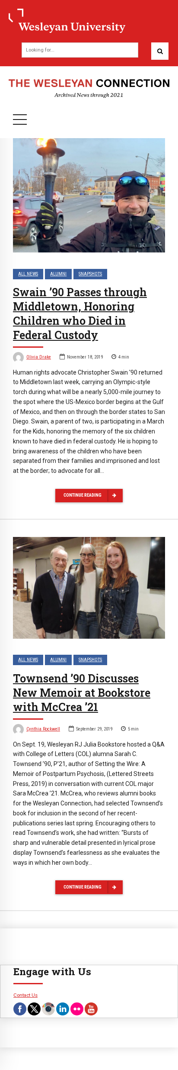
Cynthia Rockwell (43, 729)
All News (28, 274)
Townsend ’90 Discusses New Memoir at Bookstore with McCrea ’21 (81, 692)
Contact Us (25, 995)
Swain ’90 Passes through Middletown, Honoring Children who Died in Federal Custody (80, 313)
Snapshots (90, 274)
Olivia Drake (38, 357)
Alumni (58, 274)
